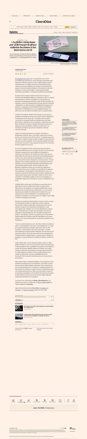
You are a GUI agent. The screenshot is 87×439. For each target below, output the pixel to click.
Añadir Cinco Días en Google (49, 73)
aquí (40, 329)
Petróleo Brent (38, 15)
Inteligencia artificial (22, 324)
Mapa (42, 436)
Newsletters (46, 436)
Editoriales (56, 32)
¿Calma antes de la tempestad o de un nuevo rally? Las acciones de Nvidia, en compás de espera (38, 315)
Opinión (13, 32)
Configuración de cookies (25, 436)
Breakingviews (68, 32)
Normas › (52, 299)
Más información (18, 329)
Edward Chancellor (20, 69)
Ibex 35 (13, 15)
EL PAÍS (55, 26)
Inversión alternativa (45, 324)
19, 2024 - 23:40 (19, 70)
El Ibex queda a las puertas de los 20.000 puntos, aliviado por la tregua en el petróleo (69, 134)
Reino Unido (34, 324)
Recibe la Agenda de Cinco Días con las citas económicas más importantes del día (31, 296)
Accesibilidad (38, 436)
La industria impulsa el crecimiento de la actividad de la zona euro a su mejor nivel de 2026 (69, 139)
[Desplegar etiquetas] (53, 324)
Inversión (38, 324)
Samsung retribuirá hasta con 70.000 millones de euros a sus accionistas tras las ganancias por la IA (69, 129)
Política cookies (18, 436)
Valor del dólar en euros (67, 15)
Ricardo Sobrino (27, 317)
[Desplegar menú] (10, 21)
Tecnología (29, 324)
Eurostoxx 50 (52, 15)
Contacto (10, 436)
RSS (43, 436)
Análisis (59, 32)
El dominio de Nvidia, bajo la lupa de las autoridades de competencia (39, 307)
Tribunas (63, 32)
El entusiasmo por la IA (22, 79)
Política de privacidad (32, 436)
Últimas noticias (75, 32)
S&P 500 (25, 15)
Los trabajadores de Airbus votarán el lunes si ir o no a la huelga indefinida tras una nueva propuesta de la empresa (69, 123)
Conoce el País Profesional (43, 408)
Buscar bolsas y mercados (67, 148)
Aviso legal (14, 436)
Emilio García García (27, 309)
